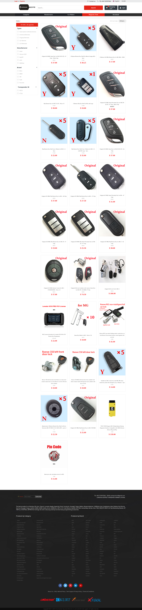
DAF (115, 551)
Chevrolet (74, 540)
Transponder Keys (20, 571)
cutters (18, 520)
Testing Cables (20, 580)
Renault (73, 531)
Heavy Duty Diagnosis (21, 562)
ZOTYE (101, 571)
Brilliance (102, 555)
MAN (115, 564)
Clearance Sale (40, 520)
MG (86, 538)
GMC (87, 544)
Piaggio (115, 538)
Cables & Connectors (21, 569)
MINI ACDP (39, 562)
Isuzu (101, 527)
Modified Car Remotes (41, 555)
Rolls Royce (88, 573)
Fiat (72, 562)
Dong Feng (102, 531)
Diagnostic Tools (93, 14)
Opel (73, 564)
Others (18, 544)
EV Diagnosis (39, 560)
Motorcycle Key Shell (21, 522)
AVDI (38, 564)
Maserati (87, 522)
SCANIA (87, 571)
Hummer (87, 575)
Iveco (87, 529)
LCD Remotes (39, 551)
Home (18, 21)
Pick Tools (39, 531)
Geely (101, 542)
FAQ (55, 591)
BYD (87, 536)
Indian (115, 536)
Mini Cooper (88, 520)
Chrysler (73, 553)
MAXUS (101, 547)
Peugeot (73, 558)
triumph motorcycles (118, 531)
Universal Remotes (21, 547)
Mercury (115, 562)
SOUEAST (102, 551)
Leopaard (116, 520)
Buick (87, 540)
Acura (87, 562)
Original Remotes (20, 524)
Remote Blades (40, 542)
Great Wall (88, 531)
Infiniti (87, 564)
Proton (115, 560)
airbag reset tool (40, 549)
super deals (39, 527)
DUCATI (115, 549)
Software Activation (21, 529)
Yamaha (87, 567)
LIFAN (115, 567)
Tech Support (70, 591)
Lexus (87, 549)
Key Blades (19, 549)
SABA (115, 558)
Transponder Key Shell (41, 533)
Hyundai (73, 573)
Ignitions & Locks (20, 533)
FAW (101, 567)
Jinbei (115, 522)
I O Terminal (39, 569)
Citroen (73, 560)
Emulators (19, 536)
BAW (101, 562)
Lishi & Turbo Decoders (21, 538)
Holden (115, 569)
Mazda (73, 547)
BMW (73, 522)
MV (114, 542)
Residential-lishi (40, 522)
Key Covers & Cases (21, 560)
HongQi (101, 553)
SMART (87, 553)
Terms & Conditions (88, 591)
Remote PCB (39, 553)
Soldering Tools (40, 571)
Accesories (19, 575)
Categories (26, 14)
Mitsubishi (74, 569)
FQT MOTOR (102, 573)
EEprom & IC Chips (21, 558)
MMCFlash (39, 575)
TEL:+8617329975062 (105, 1)
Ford (73, 536)
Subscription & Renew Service (43, 558)
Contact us (92, 1)
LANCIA (115, 547)
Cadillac (87, 542)
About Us (50, 591)
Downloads (116, 14)
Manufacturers (48, 14)
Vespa (115, 544)
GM (86, 547)
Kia (72, 575)
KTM (115, 527)
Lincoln (87, 558)
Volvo (73, 549)
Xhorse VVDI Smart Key (41, 529)
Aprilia (115, 540)
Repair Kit (39, 540)
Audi (73, 527)
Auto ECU (39, 524)
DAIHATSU (116, 571)
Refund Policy (61, 591)
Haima (101, 560)
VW (72, 524)
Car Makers (71, 14)
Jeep (73, 551)
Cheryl (87, 533)
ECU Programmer (20, 567)
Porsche (73, 529)
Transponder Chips (21, 542)
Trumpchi (102, 538)
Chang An (102, 536)
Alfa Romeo (88, 560)
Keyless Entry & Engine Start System (44, 578)
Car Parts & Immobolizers (22, 573)
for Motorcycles (20, 578)
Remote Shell (19, 531)
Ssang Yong (102, 524)
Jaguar (73, 544)
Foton (101, 575)
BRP (114, 533)
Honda (73, 567)
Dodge (73, 555)
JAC (100, 558)
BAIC (101, 549)
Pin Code (18, 551)
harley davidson (117, 529)
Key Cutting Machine (21, 555)
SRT (114, 553)
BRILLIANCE (102, 564)
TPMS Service (39, 544)
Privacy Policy (78, 591)
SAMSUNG (102, 529)
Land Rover (74, 542)
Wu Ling (101, 544)
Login (16, 1)
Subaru (87, 551)
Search (93, 8)
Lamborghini (102, 520)
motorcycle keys (40, 573)
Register (22, 1)
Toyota (73, 533)
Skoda (87, 555)
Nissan (73, 538)
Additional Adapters (21, 553)
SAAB (101, 522)
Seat (101, 533)
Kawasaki (88, 569)
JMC (114, 524)
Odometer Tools (20, 564)
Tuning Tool (39, 536)
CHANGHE (102, 569)
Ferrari (87, 527)
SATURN (115, 555)
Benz (73, 520)
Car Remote (39, 547)
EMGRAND (102, 540)
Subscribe (38, 496)
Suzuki (73, 571)
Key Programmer (20, 540)
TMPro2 (38, 567)
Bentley (87, 524)
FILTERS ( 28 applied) (27, 25)
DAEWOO (116, 573)
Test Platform (39, 538)
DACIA (115, 575)
